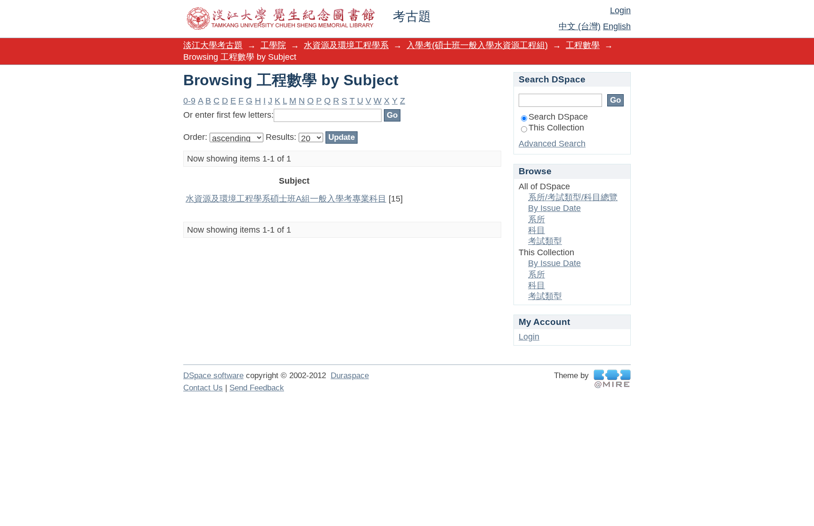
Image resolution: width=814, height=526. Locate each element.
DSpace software (213, 375)
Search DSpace (558, 116)
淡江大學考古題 (213, 45)
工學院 (273, 45)
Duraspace (350, 375)
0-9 (189, 100)
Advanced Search (552, 143)
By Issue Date (554, 208)
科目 (536, 230)
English (617, 26)
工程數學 (583, 45)
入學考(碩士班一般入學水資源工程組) (477, 45)
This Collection (556, 127)
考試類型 (545, 241)
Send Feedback (256, 387)
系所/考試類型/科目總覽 (573, 197)
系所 (536, 219)
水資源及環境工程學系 (346, 45)
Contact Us (203, 387)
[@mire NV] (612, 378)
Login (620, 10)
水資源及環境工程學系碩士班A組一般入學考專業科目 (286, 198)
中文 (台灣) (580, 26)
